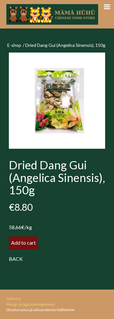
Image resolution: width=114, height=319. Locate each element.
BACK (16, 259)
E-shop (14, 45)
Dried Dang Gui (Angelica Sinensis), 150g (65, 45)
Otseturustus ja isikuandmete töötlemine (40, 310)
